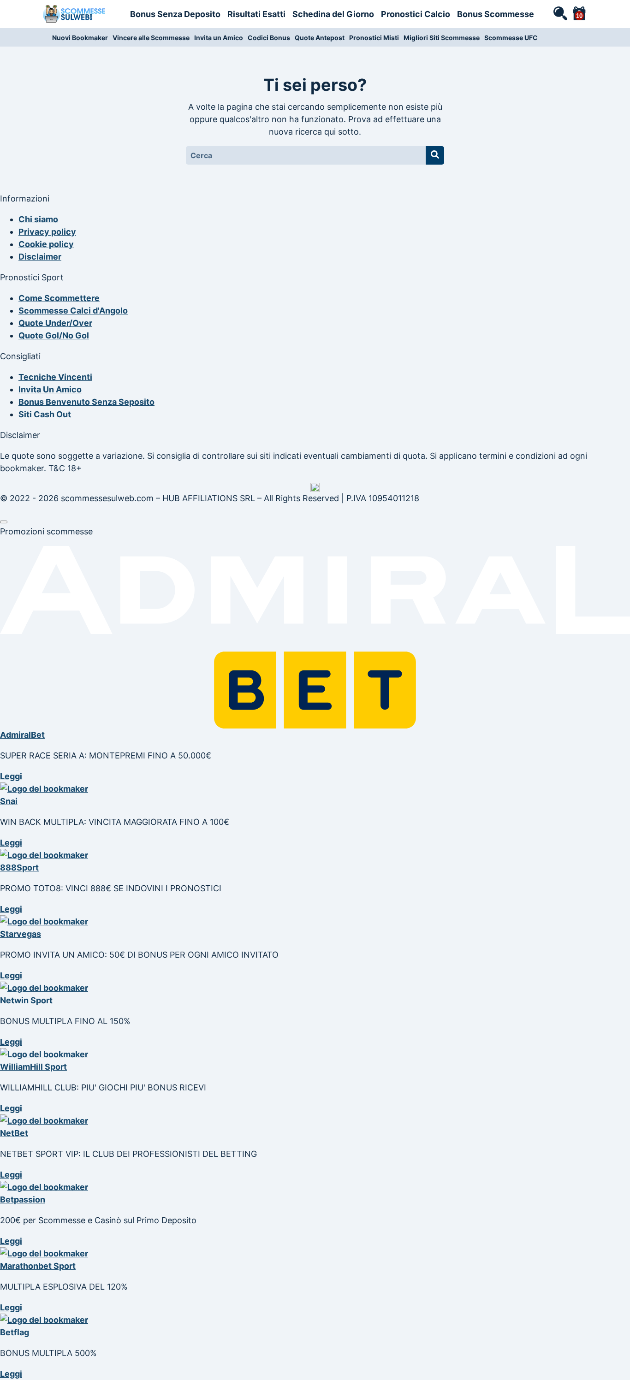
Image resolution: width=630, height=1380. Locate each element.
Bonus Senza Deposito (175, 14)
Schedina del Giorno (333, 14)
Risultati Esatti (256, 14)
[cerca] (560, 13)
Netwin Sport (26, 1000)
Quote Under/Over (55, 323)
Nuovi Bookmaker (80, 37)
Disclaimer (39, 256)
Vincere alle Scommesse (151, 37)
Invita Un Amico (50, 389)
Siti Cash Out (44, 414)
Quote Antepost (320, 37)
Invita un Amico (218, 37)
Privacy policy (47, 232)
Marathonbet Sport (38, 1266)
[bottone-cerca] (435, 155)
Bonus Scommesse (495, 14)
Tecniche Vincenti (55, 377)
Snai (9, 801)
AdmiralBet (22, 735)
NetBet (14, 1133)
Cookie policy (46, 244)
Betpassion (22, 1199)
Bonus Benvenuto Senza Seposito (86, 402)
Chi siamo (38, 219)
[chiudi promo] (3, 522)
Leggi (11, 776)
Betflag (14, 1332)
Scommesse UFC (511, 37)
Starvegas (20, 934)
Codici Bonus (269, 37)
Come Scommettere (59, 298)
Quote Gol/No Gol (53, 335)
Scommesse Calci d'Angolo (73, 310)
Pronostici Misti (374, 37)
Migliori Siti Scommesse (442, 37)
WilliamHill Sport (33, 1067)
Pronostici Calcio (415, 14)
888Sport (19, 867)
